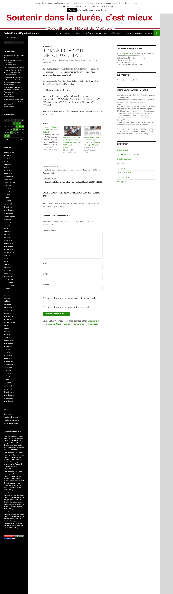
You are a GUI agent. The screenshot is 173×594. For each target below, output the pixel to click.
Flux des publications (11, 417)
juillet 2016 (7, 292)
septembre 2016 (9, 286)
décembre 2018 (9, 207)
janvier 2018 (8, 240)
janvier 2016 (8, 310)
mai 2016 (7, 298)
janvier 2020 (8, 174)
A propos (138, 33)
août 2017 (7, 255)
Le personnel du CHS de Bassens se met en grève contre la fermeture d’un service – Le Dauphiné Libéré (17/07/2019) (14, 485)
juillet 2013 (7, 374)
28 (8, 136)
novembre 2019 (9, 177)
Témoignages (122, 182)
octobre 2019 (8, 180)
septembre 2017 (9, 252)
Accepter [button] (72, 10)
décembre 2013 (9, 362)
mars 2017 (7, 268)
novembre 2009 (9, 401)
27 (5, 136)
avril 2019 (7, 198)
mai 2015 (7, 325)
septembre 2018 (9, 216)
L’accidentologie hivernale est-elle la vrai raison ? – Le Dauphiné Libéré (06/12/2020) (14, 80)
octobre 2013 (8, 368)
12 (23, 126)
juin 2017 (7, 258)
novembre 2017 (9, 246)
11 (20, 126)
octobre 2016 (8, 283)
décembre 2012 (9, 392)
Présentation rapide (93, 33)
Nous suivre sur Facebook (127, 80)
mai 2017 (7, 261)
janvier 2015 (8, 337)
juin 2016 (7, 295)
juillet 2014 (7, 349)
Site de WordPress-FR (11, 423)
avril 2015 (7, 328)
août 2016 (7, 289)
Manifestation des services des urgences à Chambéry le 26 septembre (14, 447)
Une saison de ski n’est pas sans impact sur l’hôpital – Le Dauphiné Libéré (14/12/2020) (14, 70)
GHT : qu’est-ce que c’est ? (74, 33)
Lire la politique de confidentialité (91, 10)
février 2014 (8, 356)
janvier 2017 (8, 274)
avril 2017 (7, 265)
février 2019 (8, 204)
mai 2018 (7, 228)
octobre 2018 (8, 213)
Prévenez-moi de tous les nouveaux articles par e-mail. (66, 307)
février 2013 (8, 386)
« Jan (6, 139)
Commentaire (49, 230)
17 (17, 130)
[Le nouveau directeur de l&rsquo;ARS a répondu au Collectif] (53, 138)
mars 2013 (7, 383)
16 (14, 130)
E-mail (46, 273)
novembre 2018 (9, 210)
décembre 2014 (9, 340)
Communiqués (123, 150)
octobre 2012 (8, 398)
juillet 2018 (7, 222)
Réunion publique (124, 173)
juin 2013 (7, 377)
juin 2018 (7, 225)
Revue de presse (123, 177)
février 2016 (8, 307)
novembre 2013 (9, 365)
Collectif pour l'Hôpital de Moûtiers (21, 33)
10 (17, 126)
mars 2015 (7, 331)
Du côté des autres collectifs (128, 154)
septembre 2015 (9, 322)
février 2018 (8, 237)
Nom (45, 263)
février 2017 (8, 271)
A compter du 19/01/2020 (127, 53)
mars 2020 (7, 167)
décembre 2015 (9, 313)
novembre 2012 (9, 395)
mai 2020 (7, 161)
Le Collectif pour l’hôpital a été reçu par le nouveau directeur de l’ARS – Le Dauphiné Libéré (71, 142)
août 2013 (7, 371)
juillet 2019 (7, 189)
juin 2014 (7, 352)
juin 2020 (7, 158)
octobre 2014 (8, 346)
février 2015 (8, 334)
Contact (148, 33)
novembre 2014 (9, 343)
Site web (46, 284)
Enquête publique (124, 159)
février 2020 (8, 171)
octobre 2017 (8, 249)
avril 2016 (7, 301)
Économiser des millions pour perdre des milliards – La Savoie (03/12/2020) (14, 102)
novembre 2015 (9, 316)
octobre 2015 (8, 319)
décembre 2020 (9, 152)
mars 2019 (7, 201)
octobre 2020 (8, 155)
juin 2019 (7, 192)
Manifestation (122, 163)
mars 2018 (7, 234)
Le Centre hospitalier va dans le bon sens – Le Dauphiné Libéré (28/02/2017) (72, 180)
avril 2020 (7, 164)
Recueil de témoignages (113, 33)
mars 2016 (7, 304)
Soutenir (128, 33)
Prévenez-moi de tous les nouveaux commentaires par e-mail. (69, 298)
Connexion (7, 414)
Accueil (58, 33)
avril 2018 (7, 231)
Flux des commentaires (11, 420)
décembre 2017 (9, 243)
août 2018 (7, 219)
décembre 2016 (9, 277)
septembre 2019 (9, 183)
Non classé (47, 46)
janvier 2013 (8, 389)
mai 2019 (7, 195)
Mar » (22, 139)
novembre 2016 (9, 280)
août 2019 (7, 186)
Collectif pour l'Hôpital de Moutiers (75, 60)
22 (11, 133)
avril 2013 (7, 380)
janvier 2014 (8, 359)
